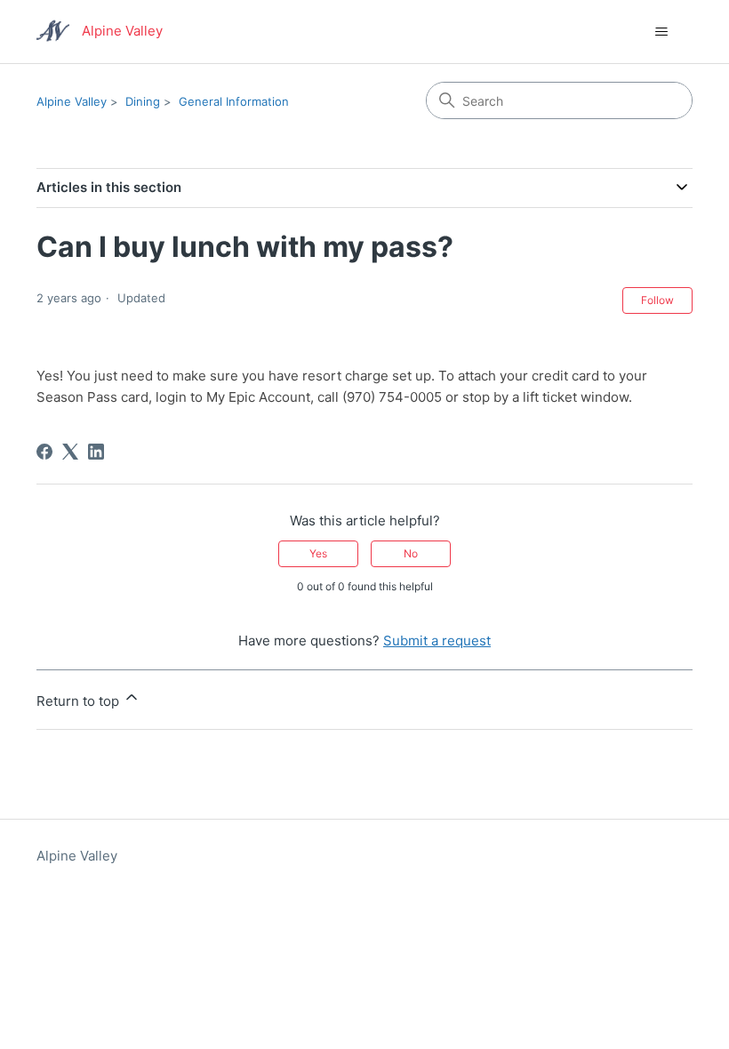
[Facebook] (44, 452)
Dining (142, 101)
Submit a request (437, 640)
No (411, 553)
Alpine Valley (71, 101)
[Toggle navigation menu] (661, 32)
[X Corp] (70, 452)
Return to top (79, 701)
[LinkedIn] (96, 452)
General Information (234, 101)
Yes (318, 553)
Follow (657, 300)
